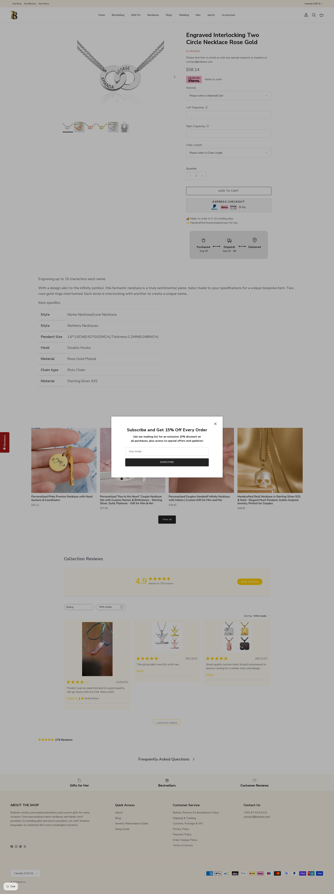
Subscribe (167, 462)
